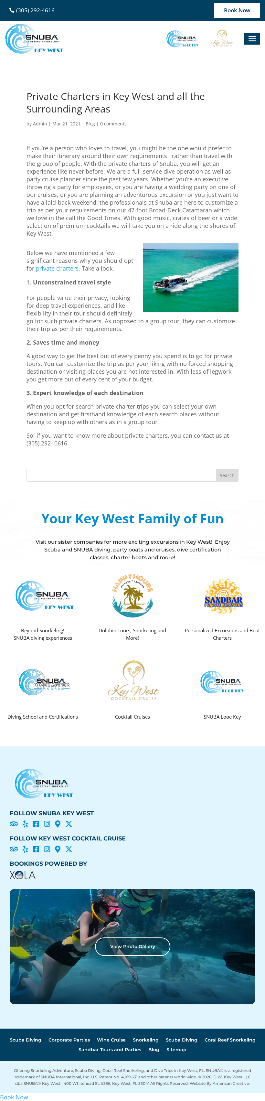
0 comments (113, 124)
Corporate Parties (69, 1040)
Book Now (237, 10)
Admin (40, 124)
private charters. (58, 268)
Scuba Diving (25, 1040)
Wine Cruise (111, 1040)
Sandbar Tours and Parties (110, 1050)
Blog (90, 124)
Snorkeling (146, 1040)
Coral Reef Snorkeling (230, 1040)
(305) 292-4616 (35, 10)
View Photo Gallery (132, 946)
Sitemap (176, 1050)
